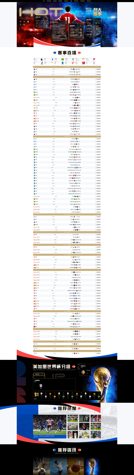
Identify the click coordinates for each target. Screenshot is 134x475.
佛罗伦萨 (78, 219)
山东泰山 (79, 303)
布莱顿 (71, 126)
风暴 (79, 196)
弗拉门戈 (78, 100)
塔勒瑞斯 (70, 191)
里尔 (78, 131)
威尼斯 (73, 138)
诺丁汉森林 (71, 74)
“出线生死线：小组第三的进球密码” (59, 28)
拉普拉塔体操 (70, 170)
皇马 (71, 247)
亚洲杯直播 (40, 25)
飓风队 (71, 172)
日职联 (66, 58)
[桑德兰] (97, 25)
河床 (71, 185)
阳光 (79, 102)
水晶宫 (98, 22)
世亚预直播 (45, 25)
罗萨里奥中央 (78, 191)
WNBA (45, 62)
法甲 (34, 62)
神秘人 (80, 209)
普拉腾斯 (79, 162)
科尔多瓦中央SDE (77, 193)
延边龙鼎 (79, 290)
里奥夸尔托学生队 (70, 167)
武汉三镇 (79, 282)
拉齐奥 (78, 216)
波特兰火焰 (73, 209)
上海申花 (72, 303)
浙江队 (72, 285)
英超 (34, 58)
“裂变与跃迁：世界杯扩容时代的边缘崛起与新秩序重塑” (74, 30)
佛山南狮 (78, 115)
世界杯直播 (37, 20)
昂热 (73, 131)
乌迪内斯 (88, 34)
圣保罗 (79, 201)
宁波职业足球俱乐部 (71, 321)
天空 (74, 206)
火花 (74, 102)
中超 (76, 58)
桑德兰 (79, 71)
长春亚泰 (71, 115)
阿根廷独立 (71, 175)
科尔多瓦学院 (78, 159)
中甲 (87, 58)
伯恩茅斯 (78, 128)
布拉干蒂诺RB (71, 149)
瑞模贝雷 (79, 92)
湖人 (78, 348)
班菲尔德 (79, 180)
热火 (78, 343)
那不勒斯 (78, 89)
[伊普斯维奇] (91, 25)
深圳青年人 (71, 113)
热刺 (99, 31)
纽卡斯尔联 (72, 134)
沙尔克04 (78, 326)
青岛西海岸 (79, 287)
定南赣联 (70, 123)
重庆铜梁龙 (78, 306)
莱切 (78, 138)
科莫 (99, 34)
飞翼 (73, 196)
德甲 (76, 62)
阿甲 (55, 62)
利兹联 (79, 74)
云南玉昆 (79, 285)
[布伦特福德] (91, 31)
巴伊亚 (79, 154)
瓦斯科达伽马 (78, 151)
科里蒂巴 (71, 204)
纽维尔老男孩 (71, 180)
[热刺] (97, 31)
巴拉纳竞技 (79, 224)
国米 (73, 84)
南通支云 (78, 318)
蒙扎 (78, 84)
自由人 (73, 97)
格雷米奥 (79, 149)
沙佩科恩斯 (72, 201)
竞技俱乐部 (71, 183)
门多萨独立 (79, 175)
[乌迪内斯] (91, 34)
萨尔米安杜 (70, 188)
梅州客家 (79, 321)
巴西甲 (56, 58)
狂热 (79, 97)
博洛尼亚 (71, 216)
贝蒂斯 (77, 234)
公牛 (73, 353)
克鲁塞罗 (72, 100)
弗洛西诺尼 (72, 141)
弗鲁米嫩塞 (72, 92)
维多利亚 (72, 154)
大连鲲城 (71, 318)
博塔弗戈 (71, 224)
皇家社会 (78, 247)
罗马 (71, 219)
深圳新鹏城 (72, 267)
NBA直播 (46, 20)
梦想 (79, 105)
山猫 (73, 227)
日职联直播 (41, 26)
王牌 (72, 277)
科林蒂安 (79, 204)
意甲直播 (44, 23)
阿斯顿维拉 (78, 126)
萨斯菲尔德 (78, 185)
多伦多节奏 (79, 252)
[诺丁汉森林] (91, 28)
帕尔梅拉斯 (70, 151)
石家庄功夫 (78, 123)
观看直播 (98, 69)
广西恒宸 (78, 295)
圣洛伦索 (79, 167)
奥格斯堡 (71, 326)
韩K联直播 (46, 26)
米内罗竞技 (79, 94)
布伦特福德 (88, 31)
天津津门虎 (71, 287)
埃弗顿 (88, 22)
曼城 (71, 128)
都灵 (72, 146)
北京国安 (79, 264)
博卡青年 (78, 183)
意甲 (45, 58)
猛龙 (73, 343)
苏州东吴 (78, 308)
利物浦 (79, 134)
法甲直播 (40, 23)
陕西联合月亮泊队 (71, 290)
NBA (87, 62)
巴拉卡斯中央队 (71, 162)
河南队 (79, 110)
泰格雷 (70, 193)
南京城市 (79, 113)
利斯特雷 (78, 172)
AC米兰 (77, 146)
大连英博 (72, 264)
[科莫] (97, 34)
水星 (73, 105)
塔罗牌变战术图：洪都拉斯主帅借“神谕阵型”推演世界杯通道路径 (75, 35)
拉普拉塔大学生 (78, 188)
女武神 (79, 227)
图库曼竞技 (70, 159)
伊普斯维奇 (71, 71)
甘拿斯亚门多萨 (78, 170)
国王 (73, 348)
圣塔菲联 (78, 157)
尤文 (79, 141)
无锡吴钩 (79, 298)
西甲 (66, 62)
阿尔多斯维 (71, 157)
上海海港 (72, 118)
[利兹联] (97, 28)
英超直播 (42, 20)
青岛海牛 (79, 118)
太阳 (78, 353)
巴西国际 (71, 94)
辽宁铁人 (72, 110)
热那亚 (71, 89)
